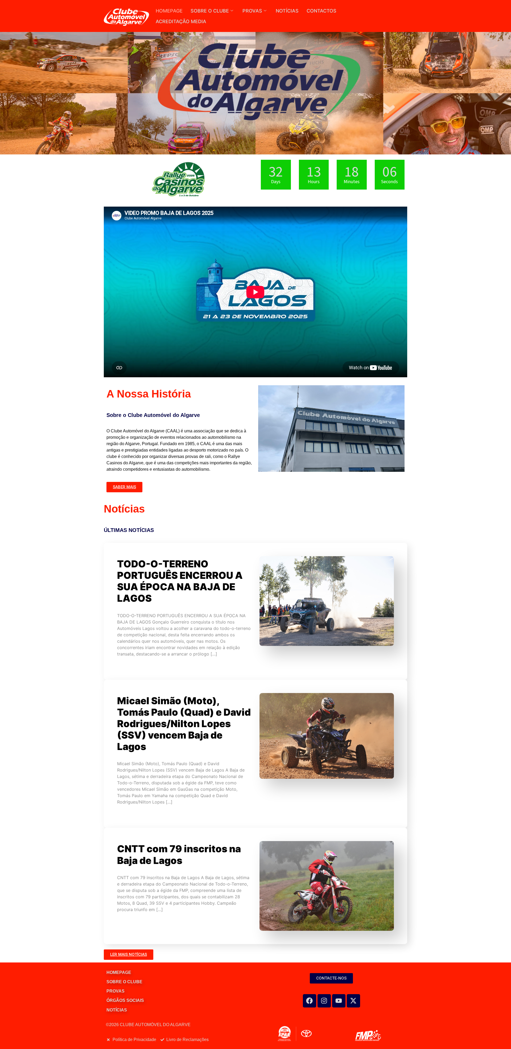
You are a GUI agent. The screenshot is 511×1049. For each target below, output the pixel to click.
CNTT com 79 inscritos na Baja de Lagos (179, 854)
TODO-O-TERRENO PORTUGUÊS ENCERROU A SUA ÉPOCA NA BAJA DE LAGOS (180, 581)
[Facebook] (309, 1000)
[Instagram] (324, 1000)
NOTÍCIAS (287, 11)
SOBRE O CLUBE (210, 11)
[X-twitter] (353, 1000)
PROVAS (252, 11)
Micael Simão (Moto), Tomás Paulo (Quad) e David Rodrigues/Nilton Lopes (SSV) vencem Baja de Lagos (184, 724)
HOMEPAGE (169, 11)
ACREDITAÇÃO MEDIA (181, 21)
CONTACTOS (321, 11)
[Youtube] (338, 1000)
